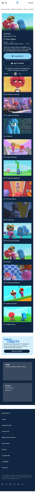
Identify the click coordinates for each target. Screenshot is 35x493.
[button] (3, 3)
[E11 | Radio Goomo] (17, 314)
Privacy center (5, 431)
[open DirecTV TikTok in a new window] (22, 484)
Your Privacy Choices (9, 437)
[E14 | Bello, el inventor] (17, 293)
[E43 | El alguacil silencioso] (17, 272)
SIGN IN (30, 3)
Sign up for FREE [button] (17, 351)
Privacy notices (6, 443)
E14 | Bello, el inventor (10, 303)
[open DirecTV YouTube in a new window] (18, 484)
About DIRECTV (6, 413)
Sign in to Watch (19, 63)
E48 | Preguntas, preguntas (12, 178)
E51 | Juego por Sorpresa (11, 115)
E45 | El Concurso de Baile (11, 241)
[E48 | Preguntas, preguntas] (17, 168)
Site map (4, 449)
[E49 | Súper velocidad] (17, 147)
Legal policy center (7, 425)
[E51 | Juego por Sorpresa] (17, 105)
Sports (26, 9)
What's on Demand (17, 9)
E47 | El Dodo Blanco (10, 199)
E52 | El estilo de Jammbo (11, 94)
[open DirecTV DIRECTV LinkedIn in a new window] (2, 484)
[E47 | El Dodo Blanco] (17, 189)
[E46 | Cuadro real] (17, 210)
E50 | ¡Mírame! (8, 136)
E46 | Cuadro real (9, 220)
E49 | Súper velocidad (10, 157)
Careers (4, 419)
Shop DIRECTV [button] (18, 56)
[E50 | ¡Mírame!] (17, 126)
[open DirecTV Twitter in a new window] (10, 484)
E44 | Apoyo (7, 262)
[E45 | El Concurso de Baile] (17, 230)
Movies (31, 9)
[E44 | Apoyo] (17, 251)
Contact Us (5, 467)
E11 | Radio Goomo (9, 324)
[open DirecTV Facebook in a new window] (6, 484)
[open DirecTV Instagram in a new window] (14, 484)
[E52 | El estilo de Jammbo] (17, 84)
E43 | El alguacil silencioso (12, 283)
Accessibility (5, 461)
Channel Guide (5, 9)
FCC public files (6, 455)
